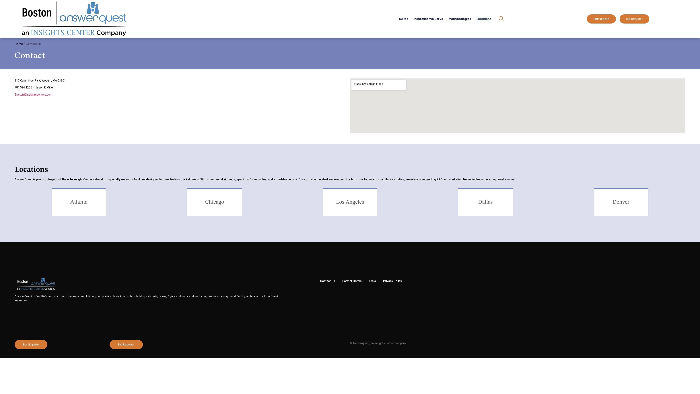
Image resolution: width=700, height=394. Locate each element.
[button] (501, 19)
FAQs (372, 281)
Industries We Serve (428, 19)
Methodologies (460, 19)
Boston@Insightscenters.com (33, 94)
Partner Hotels (352, 281)
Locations (484, 19)
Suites (403, 19)
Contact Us (327, 281)
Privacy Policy (392, 281)
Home (19, 44)
